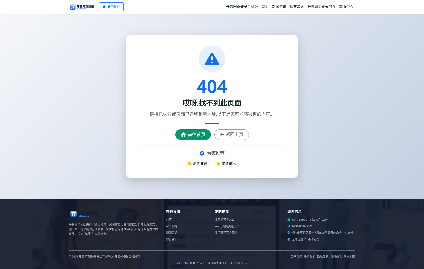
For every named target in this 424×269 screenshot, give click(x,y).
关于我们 (296, 256)
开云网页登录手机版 (242, 6)
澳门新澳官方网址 (226, 233)
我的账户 (114, 7)
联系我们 (309, 256)
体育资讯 (297, 6)
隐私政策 (323, 256)
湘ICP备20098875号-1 (191, 263)
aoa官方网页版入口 (227, 226)
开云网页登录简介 (321, 6)
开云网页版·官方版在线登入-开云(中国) (103, 256)
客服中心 (346, 6)
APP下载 (171, 226)
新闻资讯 (279, 6)
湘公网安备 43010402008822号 (227, 263)
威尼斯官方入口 (225, 219)
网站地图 (349, 256)
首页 (265, 6)
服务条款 (336, 256)
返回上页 (234, 134)
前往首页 (196, 134)
